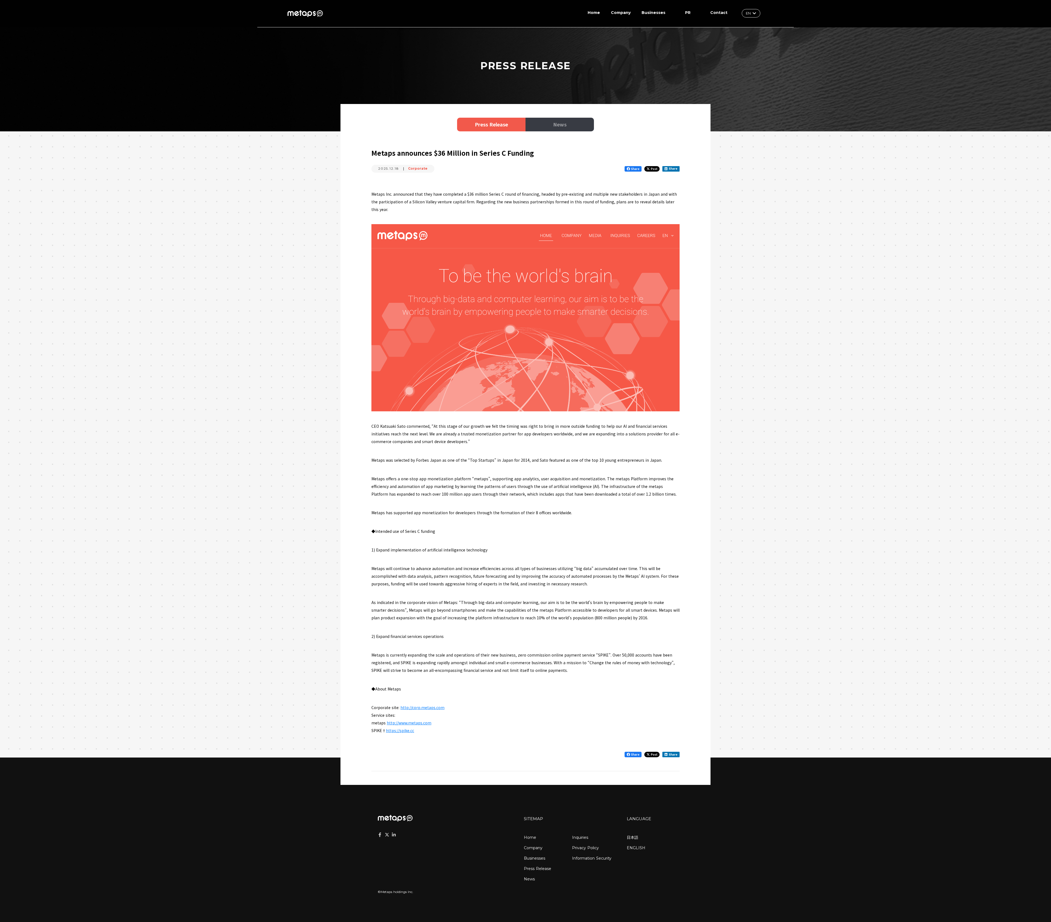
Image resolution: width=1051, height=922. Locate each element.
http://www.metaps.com (409, 723)
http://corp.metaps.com (422, 707)
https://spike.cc (400, 730)
